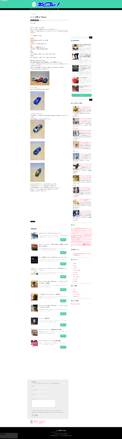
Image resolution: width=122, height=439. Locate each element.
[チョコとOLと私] (75, 82)
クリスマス (86, 233)
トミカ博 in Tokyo (61, 430)
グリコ (89, 233)
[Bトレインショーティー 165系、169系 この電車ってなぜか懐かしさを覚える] (34, 249)
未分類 (74, 281)
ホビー (43, 9)
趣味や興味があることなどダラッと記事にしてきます (61, 432)
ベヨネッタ (85, 241)
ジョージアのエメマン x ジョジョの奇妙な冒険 (50, 340)
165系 (75, 228)
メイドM (78, 242)
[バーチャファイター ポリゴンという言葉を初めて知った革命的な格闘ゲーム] (75, 59)
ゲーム (54, 9)
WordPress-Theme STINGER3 (61, 433)
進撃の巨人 (86, 244)
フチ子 (73, 241)
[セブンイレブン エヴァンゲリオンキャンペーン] (34, 238)
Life (34, 9)
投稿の (75, 291)
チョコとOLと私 (83, 77)
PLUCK (90, 228)
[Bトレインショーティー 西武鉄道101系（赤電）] (34, 335)
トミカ (89, 237)
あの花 (83, 230)
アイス (88, 231)
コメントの (76, 293)
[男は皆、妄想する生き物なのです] (75, 49)
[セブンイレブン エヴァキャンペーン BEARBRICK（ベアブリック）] (34, 274)
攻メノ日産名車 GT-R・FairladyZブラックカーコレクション (53, 257)
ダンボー (86, 237)
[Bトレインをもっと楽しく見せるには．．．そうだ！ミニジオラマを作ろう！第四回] (34, 287)
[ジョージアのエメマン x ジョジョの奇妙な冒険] (34, 346)
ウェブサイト (34, 394)
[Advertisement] (41, 208)
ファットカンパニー (83, 239)
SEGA (75, 230)
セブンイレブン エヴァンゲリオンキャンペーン (50, 233)
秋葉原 (79, 244)
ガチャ (82, 233)
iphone (84, 228)
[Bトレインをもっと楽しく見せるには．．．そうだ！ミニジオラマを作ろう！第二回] (34, 311)
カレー (79, 233)
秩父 (81, 244)
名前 (33, 386)
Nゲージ (87, 228)
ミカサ (75, 242)
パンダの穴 (77, 239)
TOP (31, 9)
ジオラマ (79, 237)
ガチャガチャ (48, 9)
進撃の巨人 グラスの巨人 (39, 421)
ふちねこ (84, 231)
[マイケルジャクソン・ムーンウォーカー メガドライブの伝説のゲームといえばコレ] (75, 70)
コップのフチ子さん (81, 236)
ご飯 (58, 9)
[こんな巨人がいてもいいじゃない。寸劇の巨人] (34, 299)
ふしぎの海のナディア (77, 231)
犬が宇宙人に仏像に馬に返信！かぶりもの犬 (82, 253)
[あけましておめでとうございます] (75, 91)
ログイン (74, 289)
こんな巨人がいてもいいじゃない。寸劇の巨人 (50, 294)
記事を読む (63, 239)
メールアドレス (34, 390)
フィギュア (38, 9)
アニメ (74, 267)
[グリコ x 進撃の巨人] (34, 324)
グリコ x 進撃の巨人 (44, 318)
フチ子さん (79, 241)
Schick (72, 230)
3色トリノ (72, 228)
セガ (84, 237)
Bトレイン (80, 228)
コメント (33, 398)
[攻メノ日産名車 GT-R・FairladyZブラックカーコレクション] (34, 262)
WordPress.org (76, 296)
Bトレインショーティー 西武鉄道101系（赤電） (50, 329)
